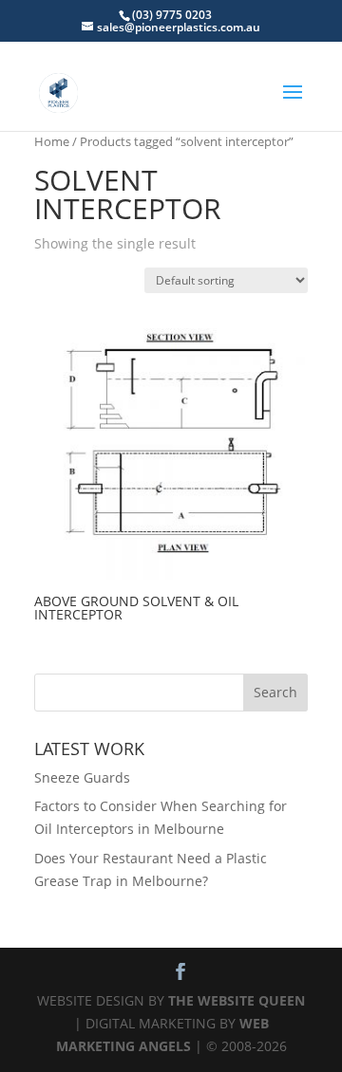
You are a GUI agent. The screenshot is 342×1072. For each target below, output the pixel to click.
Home (51, 141)
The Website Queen (236, 1000)
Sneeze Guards (82, 777)
